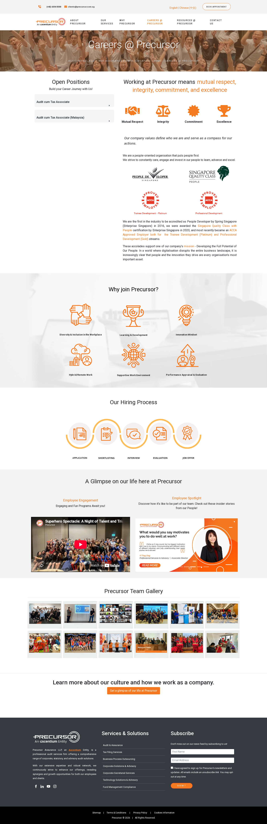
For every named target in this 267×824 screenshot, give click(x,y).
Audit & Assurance (113, 745)
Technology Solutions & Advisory (120, 780)
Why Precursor (127, 22)
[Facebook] (36, 786)
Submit (181, 786)
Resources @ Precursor (186, 22)
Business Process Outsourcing (119, 759)
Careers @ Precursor (155, 22)
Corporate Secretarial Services (119, 773)
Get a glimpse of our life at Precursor (133, 689)
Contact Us (216, 22)
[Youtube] (48, 786)
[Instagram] (55, 786)
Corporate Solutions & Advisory (119, 766)
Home (158, 60)
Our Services (107, 22)
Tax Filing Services (112, 752)
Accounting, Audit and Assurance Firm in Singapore (109, 60)
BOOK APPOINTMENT (218, 4)
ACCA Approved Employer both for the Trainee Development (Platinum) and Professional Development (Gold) (180, 235)
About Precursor (78, 22)
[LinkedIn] (42, 786)
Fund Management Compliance (119, 787)
